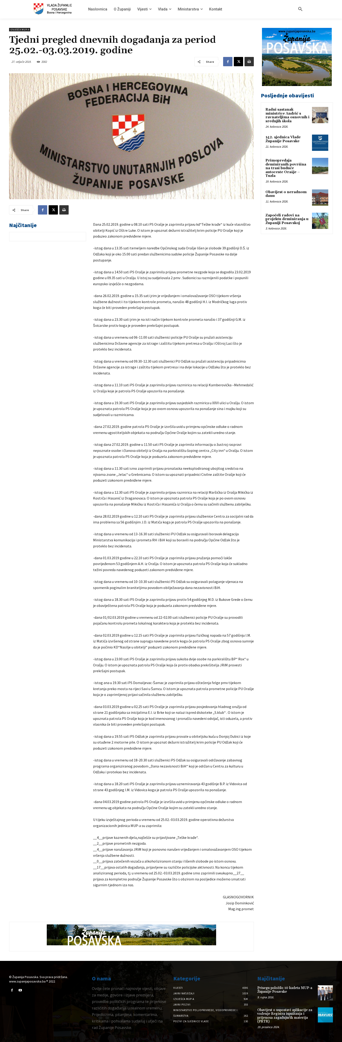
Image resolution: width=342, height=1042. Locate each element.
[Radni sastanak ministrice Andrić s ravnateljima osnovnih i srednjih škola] (320, 115)
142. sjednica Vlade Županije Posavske (283, 139)
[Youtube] (20, 990)
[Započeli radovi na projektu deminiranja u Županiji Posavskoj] (320, 221)
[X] (238, 61)
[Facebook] (227, 61)
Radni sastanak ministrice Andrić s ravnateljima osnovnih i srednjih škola (287, 115)
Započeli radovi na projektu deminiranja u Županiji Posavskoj (286, 219)
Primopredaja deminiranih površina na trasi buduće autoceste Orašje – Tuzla (285, 168)
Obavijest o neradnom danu (286, 194)
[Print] (249, 61)
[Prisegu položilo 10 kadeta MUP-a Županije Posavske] (325, 992)
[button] (300, 9)
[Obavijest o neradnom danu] (320, 197)
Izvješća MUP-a (19, 29)
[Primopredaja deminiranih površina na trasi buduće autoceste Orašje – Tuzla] (320, 166)
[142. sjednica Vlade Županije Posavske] (320, 143)
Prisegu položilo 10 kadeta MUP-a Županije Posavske (284, 990)
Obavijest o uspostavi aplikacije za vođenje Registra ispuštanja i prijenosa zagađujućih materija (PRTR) (284, 1016)
